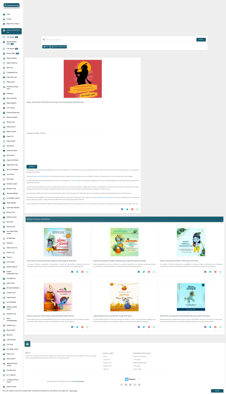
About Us (106, 369)
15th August (137, 359)
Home (47, 46)
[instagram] (135, 385)
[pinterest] (130, 385)
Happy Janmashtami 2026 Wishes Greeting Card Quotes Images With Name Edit (55, 102)
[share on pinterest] (132, 210)
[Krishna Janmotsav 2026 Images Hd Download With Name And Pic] (58, 297)
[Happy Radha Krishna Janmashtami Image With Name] (124, 297)
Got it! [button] (217, 391)
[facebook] (121, 385)
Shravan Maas (137, 369)
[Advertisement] (124, 17)
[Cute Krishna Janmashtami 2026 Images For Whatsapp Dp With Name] (58, 242)
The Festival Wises (78, 381)
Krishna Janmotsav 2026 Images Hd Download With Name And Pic (50, 316)
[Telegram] (130, 379)
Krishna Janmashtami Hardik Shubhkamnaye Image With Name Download (119, 261)
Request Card (107, 366)
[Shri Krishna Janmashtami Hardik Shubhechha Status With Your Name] (191, 297)
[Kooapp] (139, 385)
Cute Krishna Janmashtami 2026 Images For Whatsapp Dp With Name (52, 261)
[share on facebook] (122, 210)
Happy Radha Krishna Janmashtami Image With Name (112, 316)
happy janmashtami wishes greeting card (105, 197)
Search (201, 39)
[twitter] (126, 385)
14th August (137, 366)
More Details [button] (73, 391)
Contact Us (106, 359)
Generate (32, 166)
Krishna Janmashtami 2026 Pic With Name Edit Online (179, 261)
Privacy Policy (107, 363)
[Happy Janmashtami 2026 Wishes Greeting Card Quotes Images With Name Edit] (82, 78)
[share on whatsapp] (137, 210)
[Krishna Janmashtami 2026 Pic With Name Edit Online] (191, 242)
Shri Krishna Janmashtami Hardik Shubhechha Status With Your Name (185, 316)
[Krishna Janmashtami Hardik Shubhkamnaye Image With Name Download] (124, 242)
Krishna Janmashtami (59, 46)
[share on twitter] (127, 210)
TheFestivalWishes (77, 180)
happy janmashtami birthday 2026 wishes (41, 176)
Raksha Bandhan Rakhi (139, 363)
